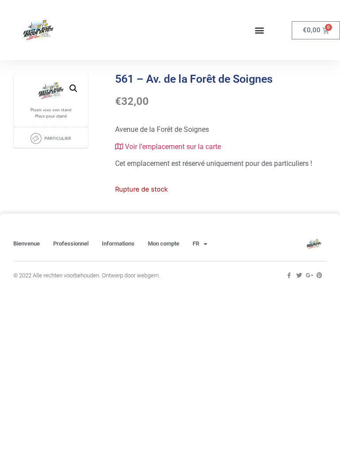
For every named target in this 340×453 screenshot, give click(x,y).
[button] (259, 30)
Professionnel (71, 243)
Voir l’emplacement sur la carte (172, 146)
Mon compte (163, 243)
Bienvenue (26, 243)
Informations (118, 243)
